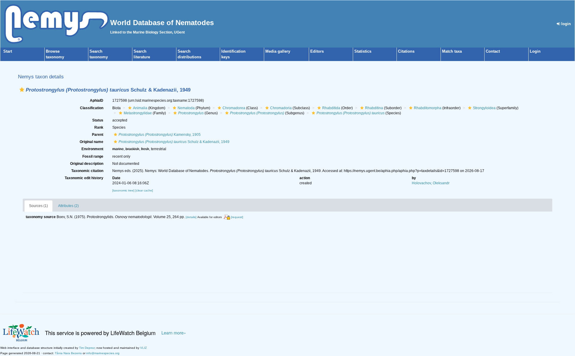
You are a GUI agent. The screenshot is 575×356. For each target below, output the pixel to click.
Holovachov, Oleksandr (431, 183)
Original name (91, 142)
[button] (22, 89)
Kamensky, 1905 (160, 135)
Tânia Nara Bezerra (68, 353)
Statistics (362, 51)
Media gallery (277, 51)
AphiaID (96, 100)
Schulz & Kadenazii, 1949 (174, 142)
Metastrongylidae (138, 113)
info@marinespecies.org (102, 353)
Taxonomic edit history (84, 178)
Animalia (140, 108)
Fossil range (92, 156)
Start (7, 51)
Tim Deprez (87, 347)
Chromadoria (281, 108)
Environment (92, 149)
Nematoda (186, 108)
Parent (97, 135)
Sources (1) (38, 206)
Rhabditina (374, 108)
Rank (98, 127)
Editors (317, 51)
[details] (191, 217)
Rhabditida (331, 108)
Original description (86, 164)
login (565, 24)
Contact (493, 51)
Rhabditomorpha (427, 108)
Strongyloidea (484, 108)
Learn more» (173, 333)
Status (97, 120)
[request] (237, 217)
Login (535, 51)
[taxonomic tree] (123, 190)
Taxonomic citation (87, 171)
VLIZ (143, 347)
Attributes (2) (68, 206)
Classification (91, 108)
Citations (406, 51)
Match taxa (452, 51)
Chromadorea (234, 108)
